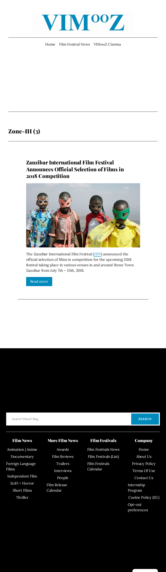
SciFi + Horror (22, 483)
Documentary (22, 456)
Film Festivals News (103, 449)
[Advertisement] (83, 79)
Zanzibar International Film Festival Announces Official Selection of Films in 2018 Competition (75, 169)
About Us (143, 456)
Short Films (22, 490)
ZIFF (97, 254)
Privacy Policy (143, 463)
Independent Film (22, 476)
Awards (63, 449)
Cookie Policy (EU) (143, 497)
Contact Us (143, 477)
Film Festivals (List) (103, 456)
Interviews (62, 470)
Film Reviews (62, 456)
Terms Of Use (143, 470)
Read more (39, 281)
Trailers (62, 463)
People (63, 477)
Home (50, 44)
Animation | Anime (22, 449)
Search (145, 419)
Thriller (22, 497)
